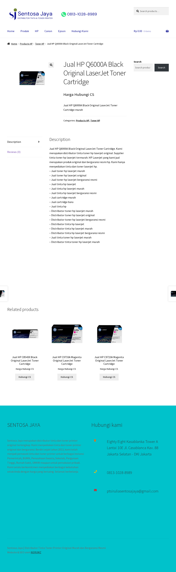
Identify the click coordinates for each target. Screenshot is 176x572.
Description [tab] (14, 141)
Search (137, 61)
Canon (48, 31)
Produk (24, 31)
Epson (61, 31)
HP (36, 31)
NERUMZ (36, 552)
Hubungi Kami (80, 31)
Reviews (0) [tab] (13, 152)
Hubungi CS (25, 376)
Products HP (26, 43)
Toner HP (39, 43)
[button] (51, 65)
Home (10, 31)
